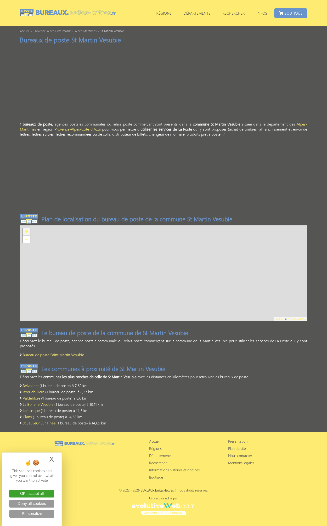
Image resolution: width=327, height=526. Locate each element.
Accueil (154, 441)
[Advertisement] (163, 84)
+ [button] (26, 232)
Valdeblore (31, 397)
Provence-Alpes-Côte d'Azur (78, 129)
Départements (197, 13)
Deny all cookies (32, 504)
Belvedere (31, 385)
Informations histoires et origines (174, 470)
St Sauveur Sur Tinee (39, 422)
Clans (27, 416)
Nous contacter (240, 455)
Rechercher (233, 13)
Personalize (32, 514)
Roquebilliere (33, 391)
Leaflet (279, 319)
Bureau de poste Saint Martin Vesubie (53, 354)
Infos (262, 13)
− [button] (26, 239)
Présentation (238, 441)
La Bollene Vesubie (38, 404)
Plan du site (237, 448)
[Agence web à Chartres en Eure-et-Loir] (163, 508)
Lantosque (31, 410)
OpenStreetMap (297, 319)
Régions (164, 13)
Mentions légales (241, 462)
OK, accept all (32, 494)
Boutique (292, 13)
